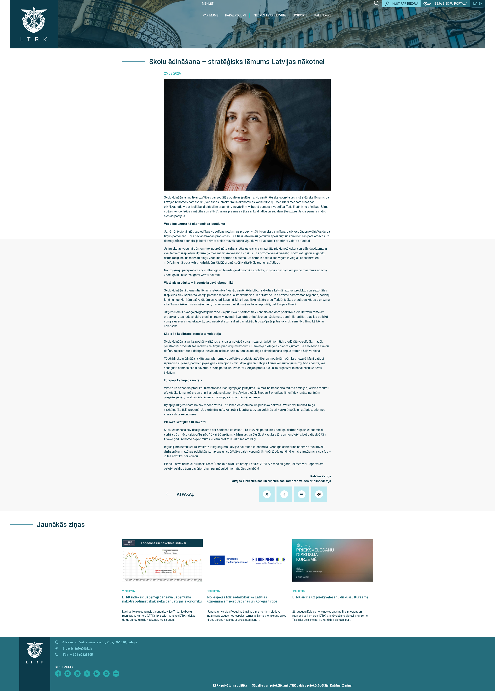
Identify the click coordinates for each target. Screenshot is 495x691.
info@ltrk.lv (83, 648)
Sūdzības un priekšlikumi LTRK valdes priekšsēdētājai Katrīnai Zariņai (302, 685)
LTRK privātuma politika (230, 685)
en (480, 3)
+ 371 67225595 (81, 655)
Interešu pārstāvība (269, 15)
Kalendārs (323, 15)
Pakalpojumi (235, 15)
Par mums (210, 15)
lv (475, 3)
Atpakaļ (185, 494)
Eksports (300, 15)
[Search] (376, 3)
